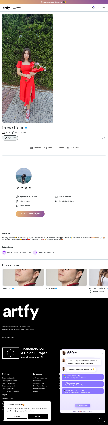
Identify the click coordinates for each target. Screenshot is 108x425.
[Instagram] (18, 188)
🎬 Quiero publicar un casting (76, 391)
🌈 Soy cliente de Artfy (74, 376)
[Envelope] (30, 188)
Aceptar (38, 416)
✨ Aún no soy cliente (73, 384)
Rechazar (17, 416)
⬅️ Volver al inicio (82, 405)
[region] (27, 411)
